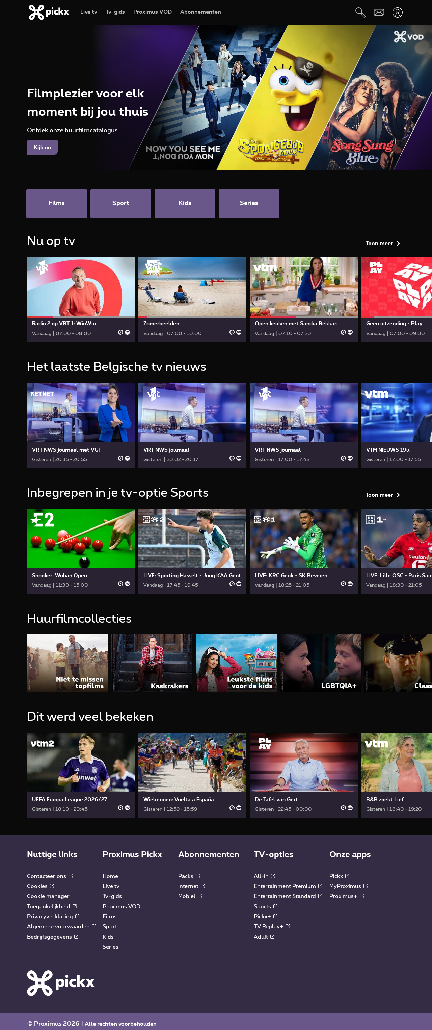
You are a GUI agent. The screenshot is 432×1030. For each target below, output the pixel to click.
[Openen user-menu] (397, 12)
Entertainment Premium (285, 886)
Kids (108, 937)
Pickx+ (263, 916)
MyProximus (345, 886)
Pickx (336, 876)
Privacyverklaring (50, 916)
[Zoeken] (360, 12)
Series (110, 947)
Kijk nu (42, 147)
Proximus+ (344, 896)
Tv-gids (112, 896)
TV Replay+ (269, 926)
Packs (186, 876)
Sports (263, 906)
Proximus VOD (121, 906)
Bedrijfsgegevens (50, 937)
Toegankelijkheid (49, 906)
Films (110, 916)
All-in (262, 876)
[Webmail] (379, 12)
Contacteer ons (47, 876)
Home (110, 876)
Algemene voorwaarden (59, 926)
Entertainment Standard (285, 896)
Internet (189, 886)
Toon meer (379, 243)
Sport (110, 926)
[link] (81, 299)
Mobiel (187, 896)
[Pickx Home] (60, 982)
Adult (261, 937)
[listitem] (67, 663)
